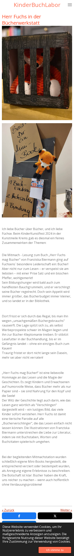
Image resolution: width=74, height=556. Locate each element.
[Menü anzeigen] (70, 5)
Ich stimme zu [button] (55, 550)
